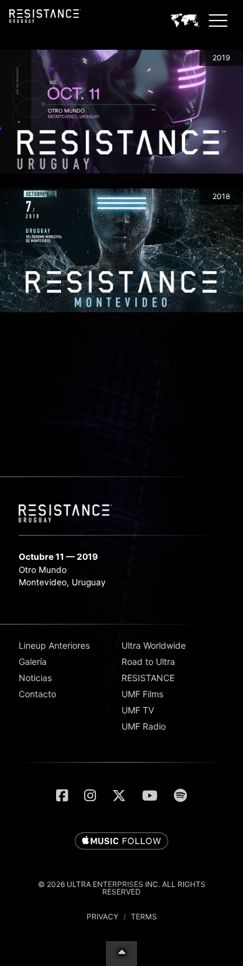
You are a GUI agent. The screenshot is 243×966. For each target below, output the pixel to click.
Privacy (102, 916)
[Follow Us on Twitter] (119, 795)
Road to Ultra (148, 661)
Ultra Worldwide (154, 645)
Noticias (35, 677)
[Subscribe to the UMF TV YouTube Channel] (150, 795)
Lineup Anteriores (54, 645)
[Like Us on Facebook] (62, 795)
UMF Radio (144, 726)
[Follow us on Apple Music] (121, 841)
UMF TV (138, 710)
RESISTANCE (148, 677)
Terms (144, 916)
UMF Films (142, 694)
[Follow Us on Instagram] (90, 795)
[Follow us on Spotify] (180, 795)
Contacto (37, 694)
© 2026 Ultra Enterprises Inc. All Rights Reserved (122, 888)
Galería (33, 661)
